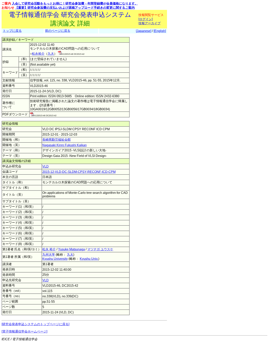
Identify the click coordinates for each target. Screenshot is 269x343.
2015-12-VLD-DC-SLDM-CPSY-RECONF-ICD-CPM (79, 171)
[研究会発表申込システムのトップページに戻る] (35, 324)
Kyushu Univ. (89, 258)
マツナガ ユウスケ (100, 249)
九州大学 (48, 254)
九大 (51, 53)
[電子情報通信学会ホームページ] (24, 331)
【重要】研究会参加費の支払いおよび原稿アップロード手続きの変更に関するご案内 (75, 7)
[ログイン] (145, 19)
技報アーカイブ (149, 23)
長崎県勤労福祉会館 (56, 139)
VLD (45, 166)
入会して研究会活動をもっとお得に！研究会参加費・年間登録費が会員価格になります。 (75, 3)
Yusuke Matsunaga (71, 249)
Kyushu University (55, 258)
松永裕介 (38, 53)
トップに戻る (12, 30)
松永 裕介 (49, 249)
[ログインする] (60, 53)
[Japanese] (143, 31)
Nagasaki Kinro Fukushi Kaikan (64, 145)
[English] (160, 31)
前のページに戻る (57, 30)
